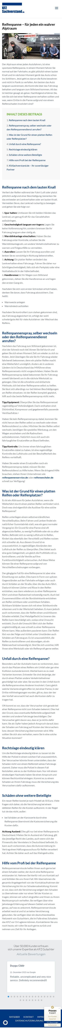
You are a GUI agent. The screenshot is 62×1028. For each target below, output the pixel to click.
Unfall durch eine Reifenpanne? (25, 144)
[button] (8, 996)
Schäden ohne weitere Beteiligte (25, 154)
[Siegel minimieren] (59, 1008)
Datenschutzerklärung (29, 1020)
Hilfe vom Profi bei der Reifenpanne (27, 160)
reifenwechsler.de (43, 477)
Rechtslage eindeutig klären (23, 149)
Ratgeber (14, 1017)
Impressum (43, 1017)
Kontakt (28, 1017)
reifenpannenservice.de (15, 477)
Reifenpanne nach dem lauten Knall (27, 120)
